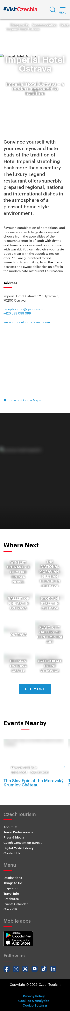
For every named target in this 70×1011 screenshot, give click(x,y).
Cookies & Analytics (33, 1001)
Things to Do (19, 25)
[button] (53, 10)
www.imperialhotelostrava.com (27, 322)
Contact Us (12, 853)
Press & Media (14, 837)
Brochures (11, 898)
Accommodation (44, 25)
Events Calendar (16, 904)
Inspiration (11, 888)
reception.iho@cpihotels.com (25, 309)
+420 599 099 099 (17, 313)
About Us (10, 827)
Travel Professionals (18, 832)
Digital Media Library (19, 848)
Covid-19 (10, 909)
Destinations (13, 877)
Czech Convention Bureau (23, 842)
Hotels (64, 25)
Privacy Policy (34, 996)
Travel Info (11, 893)
